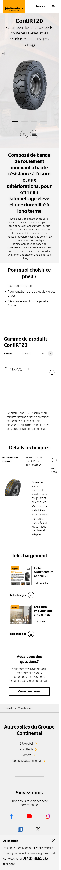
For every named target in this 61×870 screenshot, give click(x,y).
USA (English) (32, 858)
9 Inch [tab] (26, 353)
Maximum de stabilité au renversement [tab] (34, 461)
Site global (26, 743)
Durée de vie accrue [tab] (10, 459)
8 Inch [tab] (8, 353)
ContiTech (26, 749)
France (39, 6)
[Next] (50, 353)
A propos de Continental (26, 760)
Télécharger (18, 595)
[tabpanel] (29, 508)
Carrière (26, 755)
